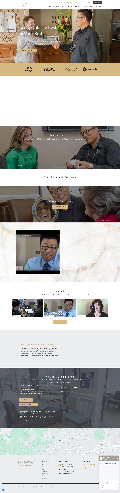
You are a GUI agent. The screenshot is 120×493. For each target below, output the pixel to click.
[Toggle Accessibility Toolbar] (2, 490)
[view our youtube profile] (68, 2)
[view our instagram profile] (71, 2)
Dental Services (45, 467)
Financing (44, 471)
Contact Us (44, 478)
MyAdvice (50, 487)
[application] (53, 6)
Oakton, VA (80, 2)
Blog (43, 476)
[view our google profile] (65, 2)
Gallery (44, 469)
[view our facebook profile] (61, 2)
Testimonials (45, 473)
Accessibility (87, 486)
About (43, 464)
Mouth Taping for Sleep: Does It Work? (37, 344)
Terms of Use (94, 486)
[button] (97, 2)
